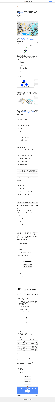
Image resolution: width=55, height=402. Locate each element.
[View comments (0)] (19, 8)
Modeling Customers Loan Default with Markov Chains (27, 39)
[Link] (16, 41)
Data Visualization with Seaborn (25, 38)
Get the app (30, 399)
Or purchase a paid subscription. (27, 392)
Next (36, 395)
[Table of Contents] (0, 201)
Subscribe (50, 1)
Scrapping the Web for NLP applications (23, 12)
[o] (27, 101)
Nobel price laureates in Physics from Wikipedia (28, 111)
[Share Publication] (48, 1)
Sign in (53, 1)
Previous (19, 395)
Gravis (36, 57)
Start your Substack (26, 399)
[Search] (46, 1)
